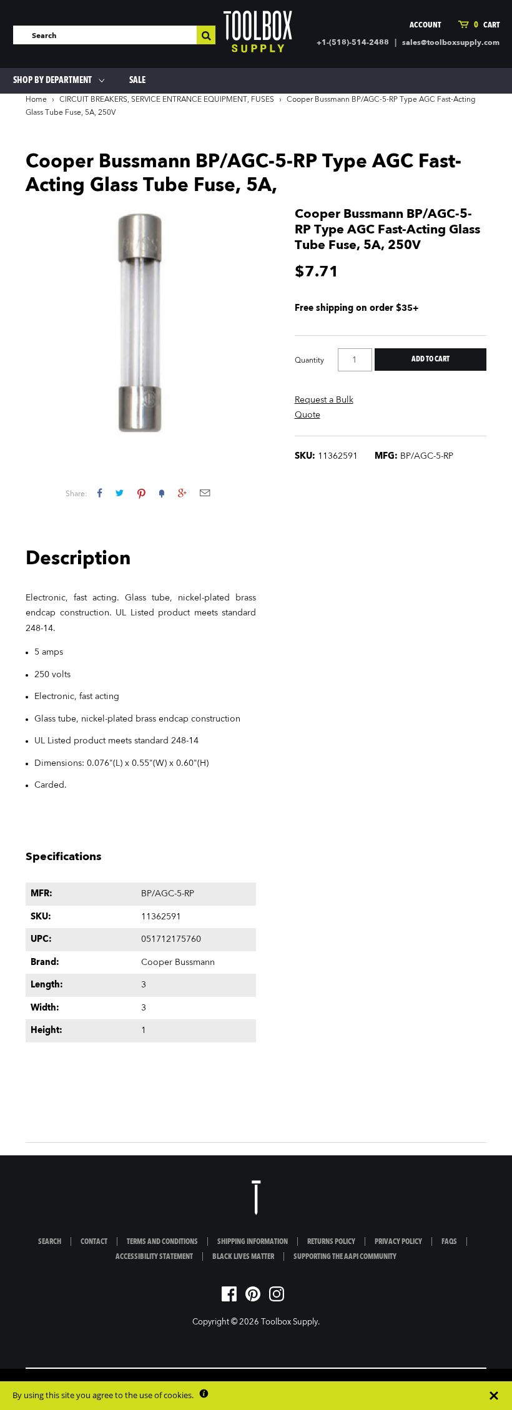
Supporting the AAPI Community (344, 1257)
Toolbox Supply (289, 1322)
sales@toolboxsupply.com (451, 43)
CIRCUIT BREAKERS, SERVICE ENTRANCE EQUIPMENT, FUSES (166, 100)
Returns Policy (331, 1242)
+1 (182, 492)
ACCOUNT (425, 25)
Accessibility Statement (154, 1257)
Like (99, 492)
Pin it (141, 492)
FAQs (449, 1242)
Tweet (120, 492)
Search (49, 1242)
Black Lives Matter (243, 1257)
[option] (141, 322)
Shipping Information (252, 1242)
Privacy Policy (398, 1242)
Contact (94, 1242)
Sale (137, 80)
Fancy (161, 492)
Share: (76, 494)
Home (36, 100)
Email (205, 492)
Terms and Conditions (162, 1242)
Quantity (309, 361)
